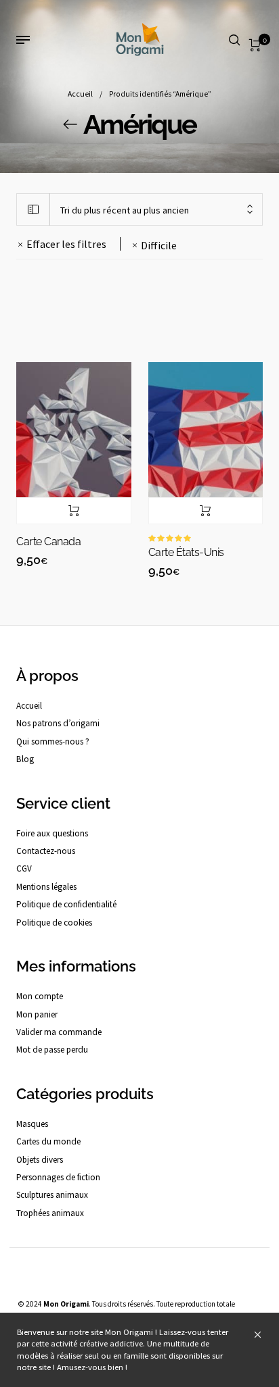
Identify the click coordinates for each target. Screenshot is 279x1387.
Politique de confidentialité (66, 904)
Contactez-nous (45, 851)
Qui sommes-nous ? (52, 741)
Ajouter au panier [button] (73, 510)
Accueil (80, 94)
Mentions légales (46, 886)
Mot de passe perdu (52, 1049)
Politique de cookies (54, 922)
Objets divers (39, 1159)
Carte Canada (48, 541)
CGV (24, 868)
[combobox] (156, 210)
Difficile (159, 245)
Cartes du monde (48, 1141)
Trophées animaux (50, 1213)
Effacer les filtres (66, 244)
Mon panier (37, 1014)
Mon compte (39, 996)
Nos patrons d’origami (58, 723)
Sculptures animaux (52, 1195)
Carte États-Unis (186, 552)
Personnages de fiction (58, 1177)
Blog (25, 759)
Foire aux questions (52, 833)
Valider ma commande (59, 1032)
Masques (32, 1124)
